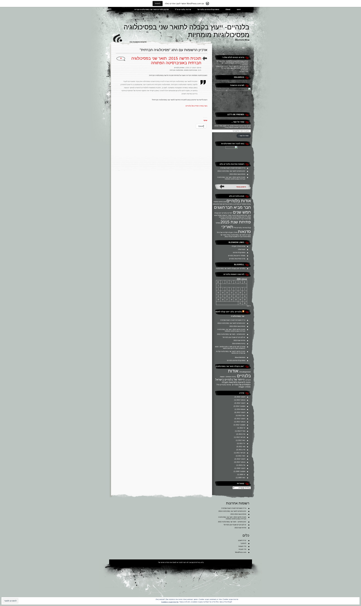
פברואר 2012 (240, 437)
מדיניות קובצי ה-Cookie (169, 602)
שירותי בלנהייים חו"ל (224, 385)
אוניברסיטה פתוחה (219, 202)
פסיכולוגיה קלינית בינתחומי (230, 219)
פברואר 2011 (240, 453)
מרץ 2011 (242, 449)
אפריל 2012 (241, 431)
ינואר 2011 (241, 456)
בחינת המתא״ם (245, 204)
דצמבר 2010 (241, 459)
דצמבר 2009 (241, 468)
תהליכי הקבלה (244, 387)
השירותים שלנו (218, 204)
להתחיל (157, 3)
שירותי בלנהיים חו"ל (183, 9)
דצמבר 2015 (241, 397)
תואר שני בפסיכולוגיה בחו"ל (236, 235)
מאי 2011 (242, 446)
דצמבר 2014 (241, 403)
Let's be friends (235, 114)
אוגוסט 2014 (241, 409)
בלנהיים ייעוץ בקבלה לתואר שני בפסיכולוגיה (230, 268)
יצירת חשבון (242, 540)
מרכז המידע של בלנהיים (237, 259)
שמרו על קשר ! (243, 135)
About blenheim (240, 357)
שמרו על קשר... (237, 122)
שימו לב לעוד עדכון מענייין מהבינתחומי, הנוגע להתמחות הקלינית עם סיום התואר (230, 347)
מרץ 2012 (242, 434)
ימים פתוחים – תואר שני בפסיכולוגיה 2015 (231, 334)
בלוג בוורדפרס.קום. (197, 562)
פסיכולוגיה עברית (245, 219)
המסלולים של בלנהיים (241, 384)
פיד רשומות (242, 546)
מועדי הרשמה (226, 215)
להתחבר (243, 543)
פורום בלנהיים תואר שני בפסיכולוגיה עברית (152, 9)
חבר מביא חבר (238, 207)
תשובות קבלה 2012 (231, 236)
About (227, 9)
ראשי (239, 9)
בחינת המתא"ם (231, 377)
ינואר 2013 (241, 415)
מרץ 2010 (242, 465)
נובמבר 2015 (240, 400)
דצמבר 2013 (241, 412)
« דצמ (249, 306)
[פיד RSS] (243, 312)
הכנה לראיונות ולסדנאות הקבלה (236, 382)
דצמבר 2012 (241, 418)
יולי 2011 (242, 443)
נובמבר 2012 (240, 422)
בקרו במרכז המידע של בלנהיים (196, 106)
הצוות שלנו (241, 249)
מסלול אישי (218, 215)
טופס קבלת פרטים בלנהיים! (208, 9)
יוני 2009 (242, 474)
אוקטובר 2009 (240, 471)
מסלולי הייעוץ (246, 217)
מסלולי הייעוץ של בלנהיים (236, 255)
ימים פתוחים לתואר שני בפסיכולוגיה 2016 (231, 171)
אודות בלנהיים (238, 200)
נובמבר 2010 (240, 462)
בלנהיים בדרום (228, 204)
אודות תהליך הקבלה (238, 246)
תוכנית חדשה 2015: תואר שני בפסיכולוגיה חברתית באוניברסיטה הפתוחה (231, 178)
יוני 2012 (242, 428)
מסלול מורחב (236, 217)
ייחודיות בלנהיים (227, 213)
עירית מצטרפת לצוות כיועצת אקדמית (232, 168)
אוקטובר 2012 (240, 425)
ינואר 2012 (241, 440)
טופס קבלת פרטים (239, 252)
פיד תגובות (242, 549)
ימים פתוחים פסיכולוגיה (239, 215)
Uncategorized (245, 372)
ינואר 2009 (241, 477)
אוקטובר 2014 (240, 406)
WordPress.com (240, 552)
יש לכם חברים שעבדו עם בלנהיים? (234, 337)
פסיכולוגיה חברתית (225, 217)
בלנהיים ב (236, 204)
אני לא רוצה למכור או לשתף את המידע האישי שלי (174, 562)
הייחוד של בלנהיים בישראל (230, 379)
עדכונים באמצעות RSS (138, 42)
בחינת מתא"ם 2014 (238, 343)
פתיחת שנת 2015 (235, 222)
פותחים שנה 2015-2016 (237, 174)
